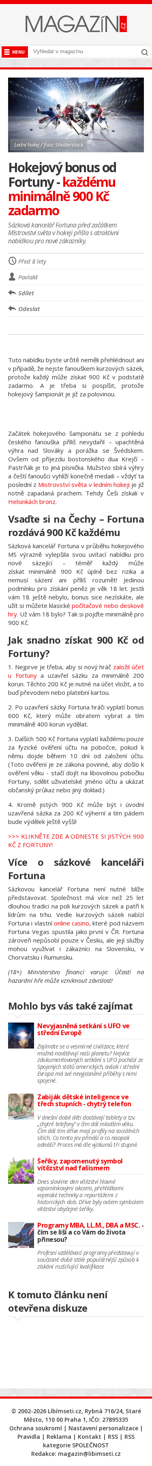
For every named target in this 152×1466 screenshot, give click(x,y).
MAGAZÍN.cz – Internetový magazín (76, 23)
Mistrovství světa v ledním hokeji (84, 484)
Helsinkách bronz (32, 501)
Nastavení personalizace (103, 1428)
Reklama (59, 1436)
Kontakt (89, 1436)
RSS (113, 1436)
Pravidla (28, 1436)
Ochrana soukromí (35, 1428)
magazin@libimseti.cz (89, 1453)
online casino (71, 923)
